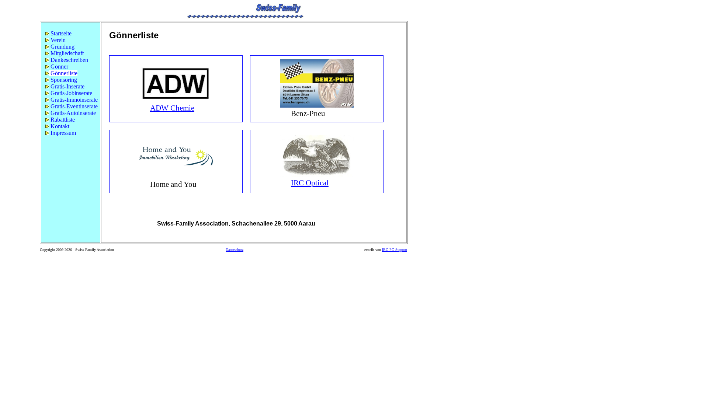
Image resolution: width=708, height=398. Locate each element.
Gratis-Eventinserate (73, 106)
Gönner (58, 66)
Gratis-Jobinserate (70, 93)
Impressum (62, 133)
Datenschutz (234, 250)
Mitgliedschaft (66, 53)
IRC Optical (310, 182)
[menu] (71, 83)
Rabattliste (62, 119)
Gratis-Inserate (66, 86)
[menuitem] (71, 33)
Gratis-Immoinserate (73, 100)
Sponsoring (63, 80)
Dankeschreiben (68, 60)
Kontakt (59, 126)
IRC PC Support (394, 250)
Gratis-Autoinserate (72, 113)
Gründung (61, 46)
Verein (57, 40)
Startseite (60, 33)
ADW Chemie (172, 108)
